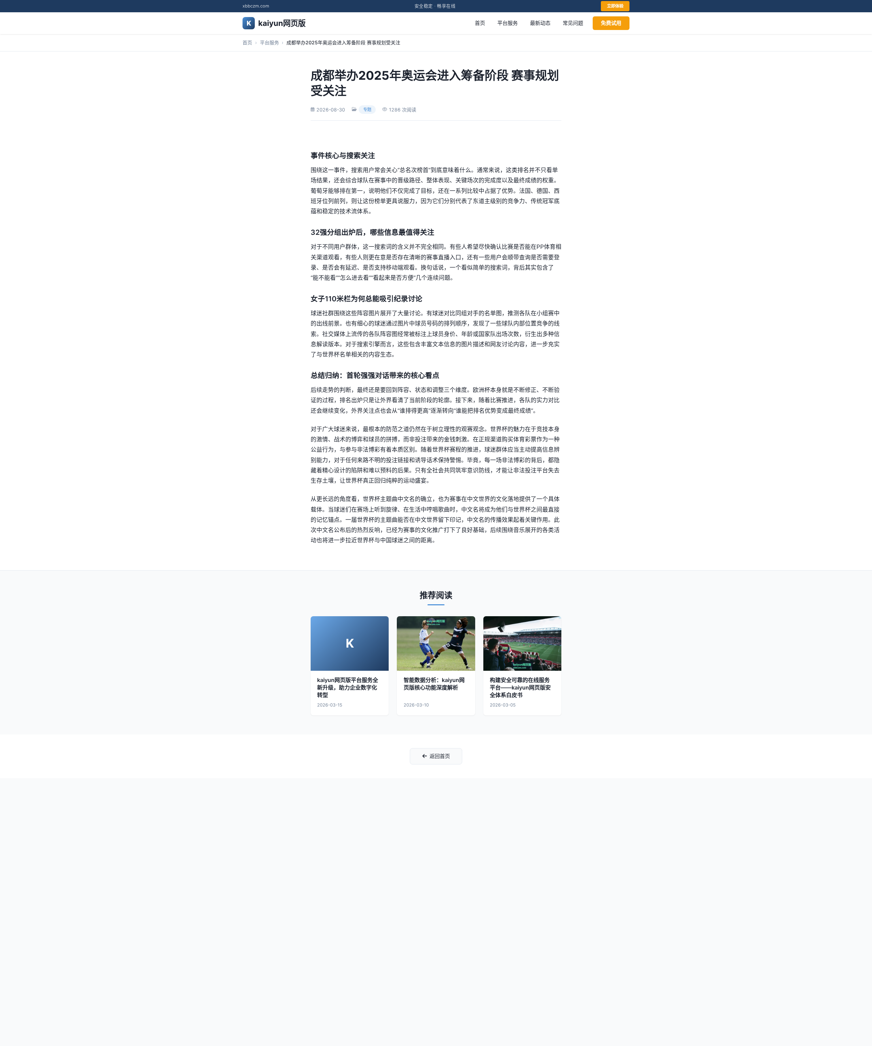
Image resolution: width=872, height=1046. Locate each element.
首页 (480, 23)
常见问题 (573, 23)
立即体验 (615, 6)
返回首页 (440, 756)
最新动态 (540, 23)
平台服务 (507, 23)
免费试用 (611, 23)
